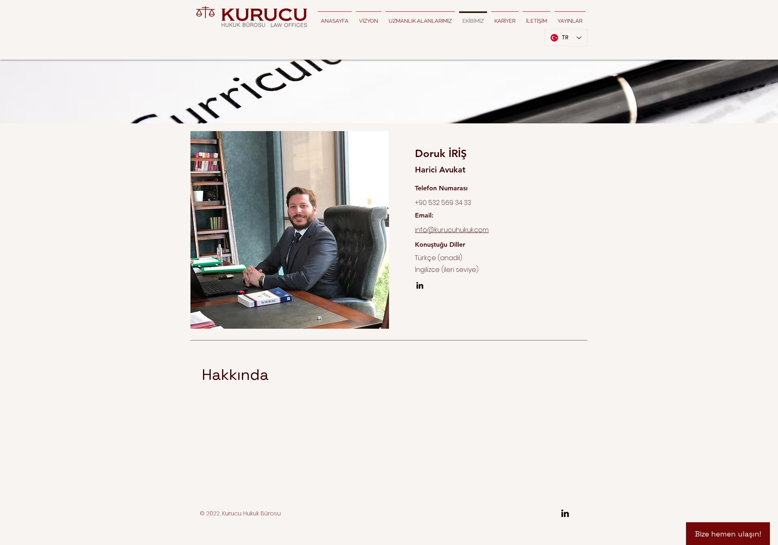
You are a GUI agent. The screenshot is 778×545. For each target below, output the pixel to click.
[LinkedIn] (420, 285)
